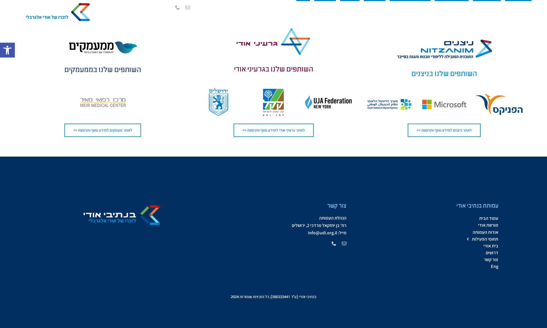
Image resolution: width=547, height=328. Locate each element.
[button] (7, 50)
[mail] (187, 7)
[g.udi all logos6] (55, 4)
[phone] (177, 7)
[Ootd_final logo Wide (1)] (103, 39)
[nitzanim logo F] (444, 39)
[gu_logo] (273, 29)
